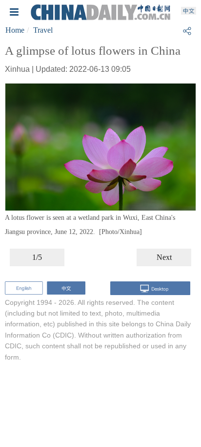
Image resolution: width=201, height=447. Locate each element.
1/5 (37, 257)
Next (164, 257)
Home (14, 30)
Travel (43, 30)
